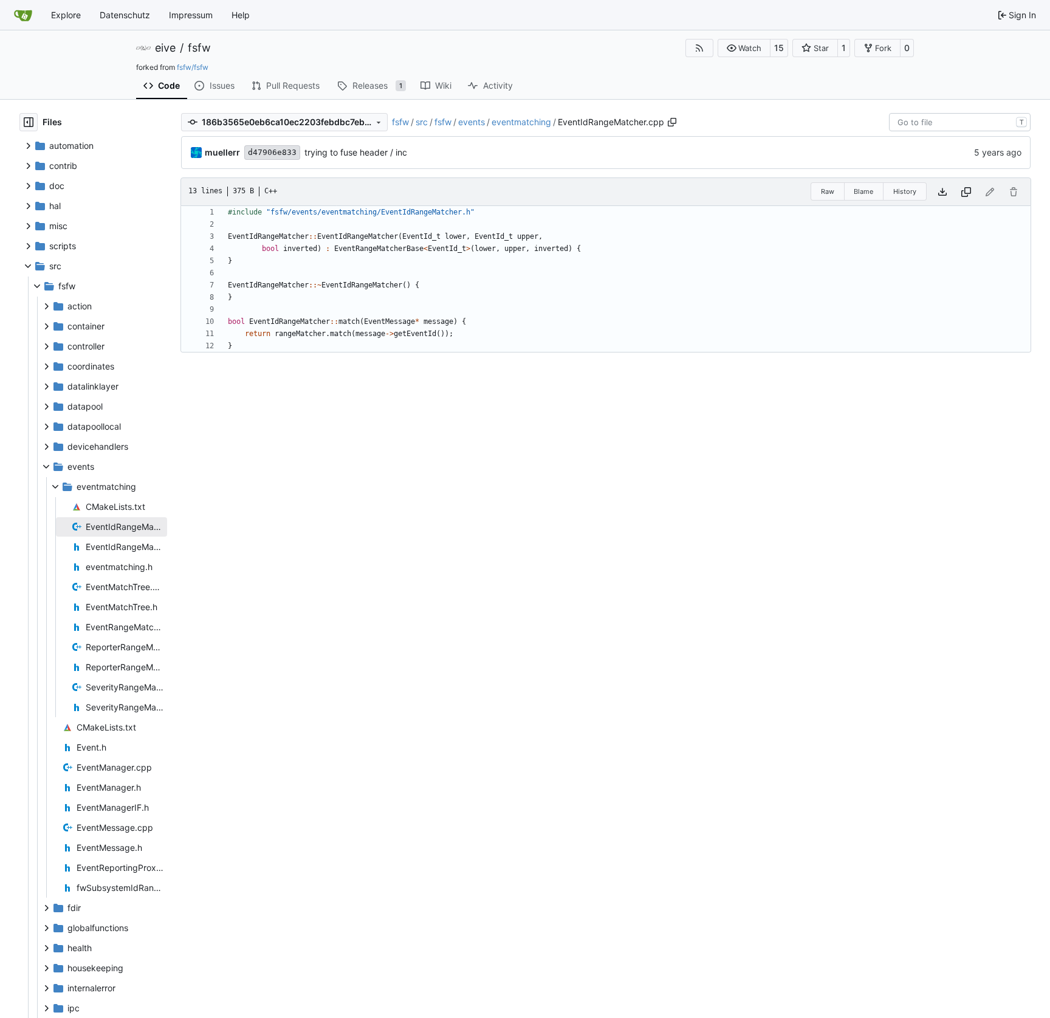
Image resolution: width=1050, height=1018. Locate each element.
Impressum (191, 15)
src (422, 122)
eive (165, 48)
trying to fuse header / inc (355, 152)
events (471, 122)
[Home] (23, 15)
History (904, 191)
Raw (827, 191)
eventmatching (521, 122)
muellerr (222, 152)
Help (241, 15)
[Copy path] (672, 122)
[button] (744, 48)
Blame (863, 191)
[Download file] (942, 192)
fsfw (199, 48)
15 (779, 48)
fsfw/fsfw (192, 67)
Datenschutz (125, 15)
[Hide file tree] (28, 122)
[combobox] (960, 122)
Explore (66, 15)
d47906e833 (272, 152)
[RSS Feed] (699, 48)
